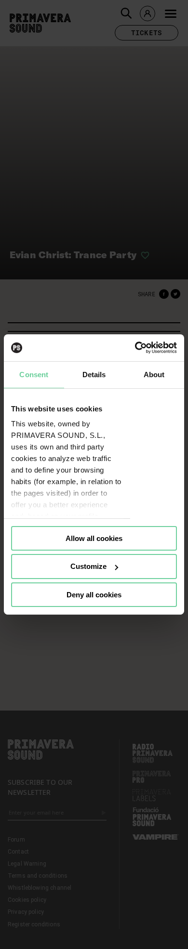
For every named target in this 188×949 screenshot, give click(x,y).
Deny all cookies (94, 595)
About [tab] (154, 374)
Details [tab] (94, 374)
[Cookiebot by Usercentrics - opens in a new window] (135, 348)
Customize (88, 566)
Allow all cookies (94, 538)
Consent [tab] (33, 374)
